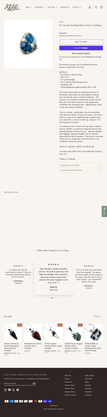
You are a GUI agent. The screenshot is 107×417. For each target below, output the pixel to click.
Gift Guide (51, 7)
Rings (87, 382)
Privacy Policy (70, 385)
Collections (38, 7)
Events (67, 379)
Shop (28, 7)
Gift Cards (88, 379)
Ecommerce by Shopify (56, 409)
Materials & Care (70, 165)
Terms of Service (71, 395)
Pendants (88, 395)
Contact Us (69, 382)
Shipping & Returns (71, 170)
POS (45, 409)
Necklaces (88, 392)
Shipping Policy (70, 392)
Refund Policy (70, 388)
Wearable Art (64, 7)
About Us (76, 7)
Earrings (88, 385)
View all (97, 316)
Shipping (62, 35)
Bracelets (88, 388)
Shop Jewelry (89, 375)
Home (61, 22)
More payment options (81, 53)
